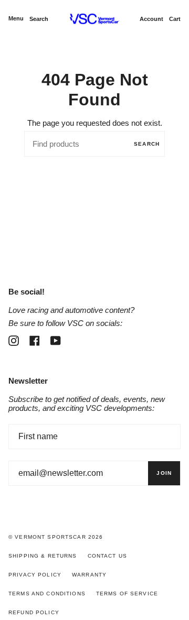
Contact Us (107, 556)
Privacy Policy (34, 575)
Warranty (89, 575)
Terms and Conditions (47, 593)
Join (164, 473)
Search (147, 144)
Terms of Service (127, 593)
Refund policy (33, 612)
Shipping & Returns (42, 556)
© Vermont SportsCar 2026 (55, 537)
